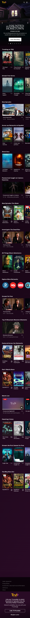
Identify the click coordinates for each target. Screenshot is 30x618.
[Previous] (2, 23)
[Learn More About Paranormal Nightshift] (23, 413)
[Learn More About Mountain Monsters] (23, 337)
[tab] (8, 43)
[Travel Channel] (4, 2)
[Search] (23, 2)
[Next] (27, 23)
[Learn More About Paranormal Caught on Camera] (23, 197)
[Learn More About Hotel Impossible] (23, 119)
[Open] (27, 2)
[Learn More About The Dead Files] (23, 247)
